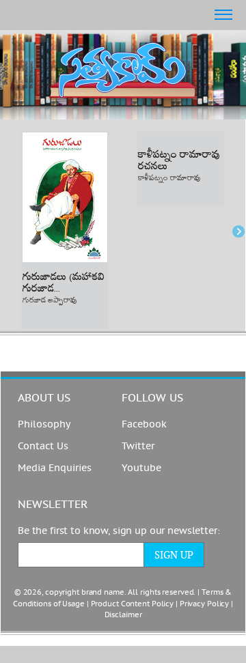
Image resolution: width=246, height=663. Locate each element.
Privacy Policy (204, 603)
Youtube (141, 468)
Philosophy (44, 424)
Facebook (144, 424)
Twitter (138, 446)
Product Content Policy (132, 603)
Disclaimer (123, 614)
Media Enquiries (55, 468)
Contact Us (43, 446)
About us (44, 398)
